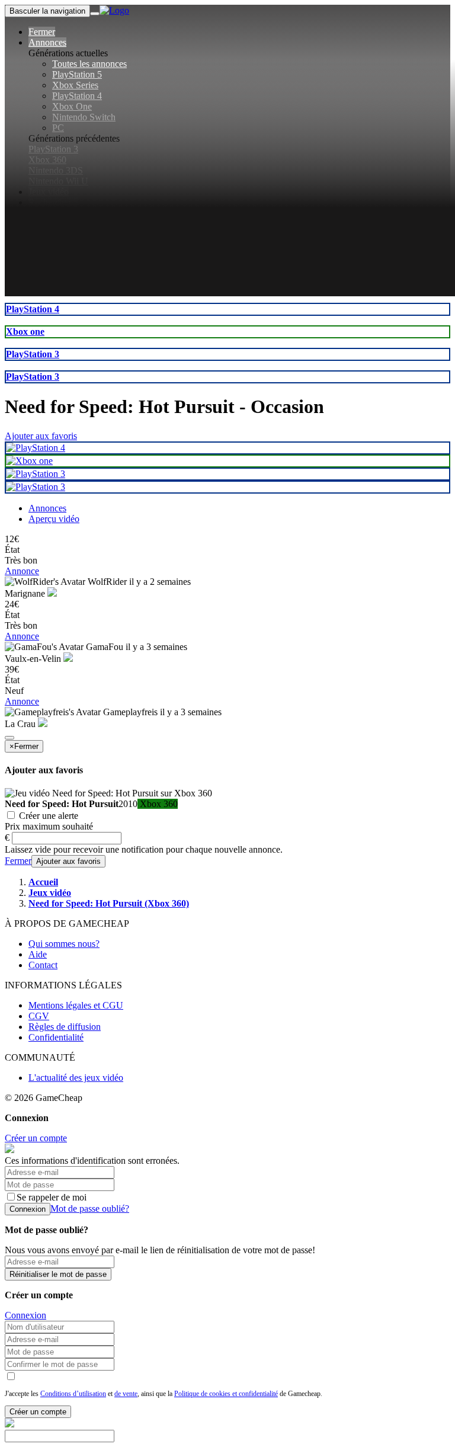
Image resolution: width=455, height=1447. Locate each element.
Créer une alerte (47, 816)
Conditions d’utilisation (73, 1394)
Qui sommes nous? (64, 944)
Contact (42, 965)
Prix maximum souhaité (49, 826)
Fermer (18, 861)
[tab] (47, 508)
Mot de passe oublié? (89, 1208)
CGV (38, 1016)
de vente (125, 1394)
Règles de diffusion (64, 1027)
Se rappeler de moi (51, 1197)
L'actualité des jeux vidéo (75, 1078)
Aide (37, 954)
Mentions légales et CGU (75, 1005)
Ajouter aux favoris (41, 436)
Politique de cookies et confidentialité (226, 1394)
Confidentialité (56, 1037)
